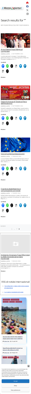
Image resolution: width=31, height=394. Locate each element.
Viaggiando (18, 301)
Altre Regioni (6, 299)
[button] (28, 366)
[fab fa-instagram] (28, 14)
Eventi (5, 357)
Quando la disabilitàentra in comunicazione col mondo (11, 190)
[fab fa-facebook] (27, 7)
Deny (15, 385)
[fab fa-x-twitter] (27, 10)
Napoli (16, 357)
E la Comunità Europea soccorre (12, 154)
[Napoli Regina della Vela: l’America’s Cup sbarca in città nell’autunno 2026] (13, 363)
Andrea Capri (5, 53)
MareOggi (6, 301)
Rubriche (12, 301)
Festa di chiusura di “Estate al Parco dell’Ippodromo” (14, 102)
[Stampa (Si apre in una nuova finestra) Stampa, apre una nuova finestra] (16, 66)
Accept (15, 381)
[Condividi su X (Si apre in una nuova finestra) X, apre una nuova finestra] (11, 66)
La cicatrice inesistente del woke (13, 292)
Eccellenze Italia (14, 299)
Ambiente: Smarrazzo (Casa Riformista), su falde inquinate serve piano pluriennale (15, 257)
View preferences (15, 390)
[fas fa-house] (27, 3)
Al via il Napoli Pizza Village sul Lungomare (12, 50)
